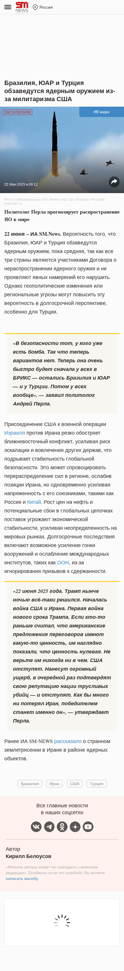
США (74, 783)
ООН (63, 562)
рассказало (68, 741)
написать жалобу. (22, 878)
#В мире (102, 112)
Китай (34, 501)
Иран (54, 783)
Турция (97, 783)
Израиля (14, 432)
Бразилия (30, 783)
